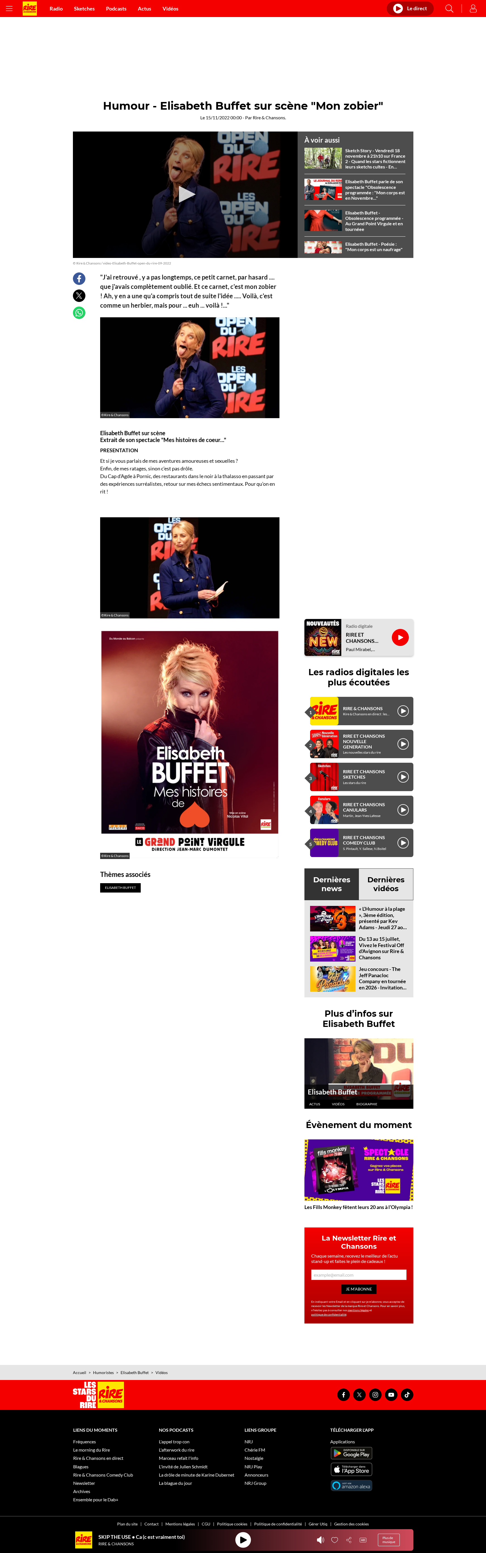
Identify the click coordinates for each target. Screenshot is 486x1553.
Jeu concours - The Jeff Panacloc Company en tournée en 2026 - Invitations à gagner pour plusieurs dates (382, 984)
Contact (151, 1523)
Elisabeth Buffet (332, 1092)
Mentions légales (180, 1523)
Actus (144, 8)
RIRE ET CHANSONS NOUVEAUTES (363, 638)
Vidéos (170, 8)
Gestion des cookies (351, 1523)
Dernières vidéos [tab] (386, 884)
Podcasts (116, 8)
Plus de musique (388, 1540)
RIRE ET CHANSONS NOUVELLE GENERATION (364, 741)
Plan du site (127, 1523)
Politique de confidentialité (278, 1523)
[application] (185, 195)
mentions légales (358, 1310)
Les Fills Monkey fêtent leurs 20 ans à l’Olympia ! (358, 1207)
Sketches (84, 8)
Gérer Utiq (318, 1523)
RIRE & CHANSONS (363, 708)
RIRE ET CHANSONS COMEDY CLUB (364, 840)
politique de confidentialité (328, 1314)
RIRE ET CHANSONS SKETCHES (364, 774)
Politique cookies (232, 1523)
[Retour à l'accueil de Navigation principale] (30, 8)
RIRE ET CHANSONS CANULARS (364, 807)
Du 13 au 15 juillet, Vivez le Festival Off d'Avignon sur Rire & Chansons (381, 948)
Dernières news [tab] (331, 884)
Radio (56, 8)
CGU (206, 1523)
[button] (185, 194)
